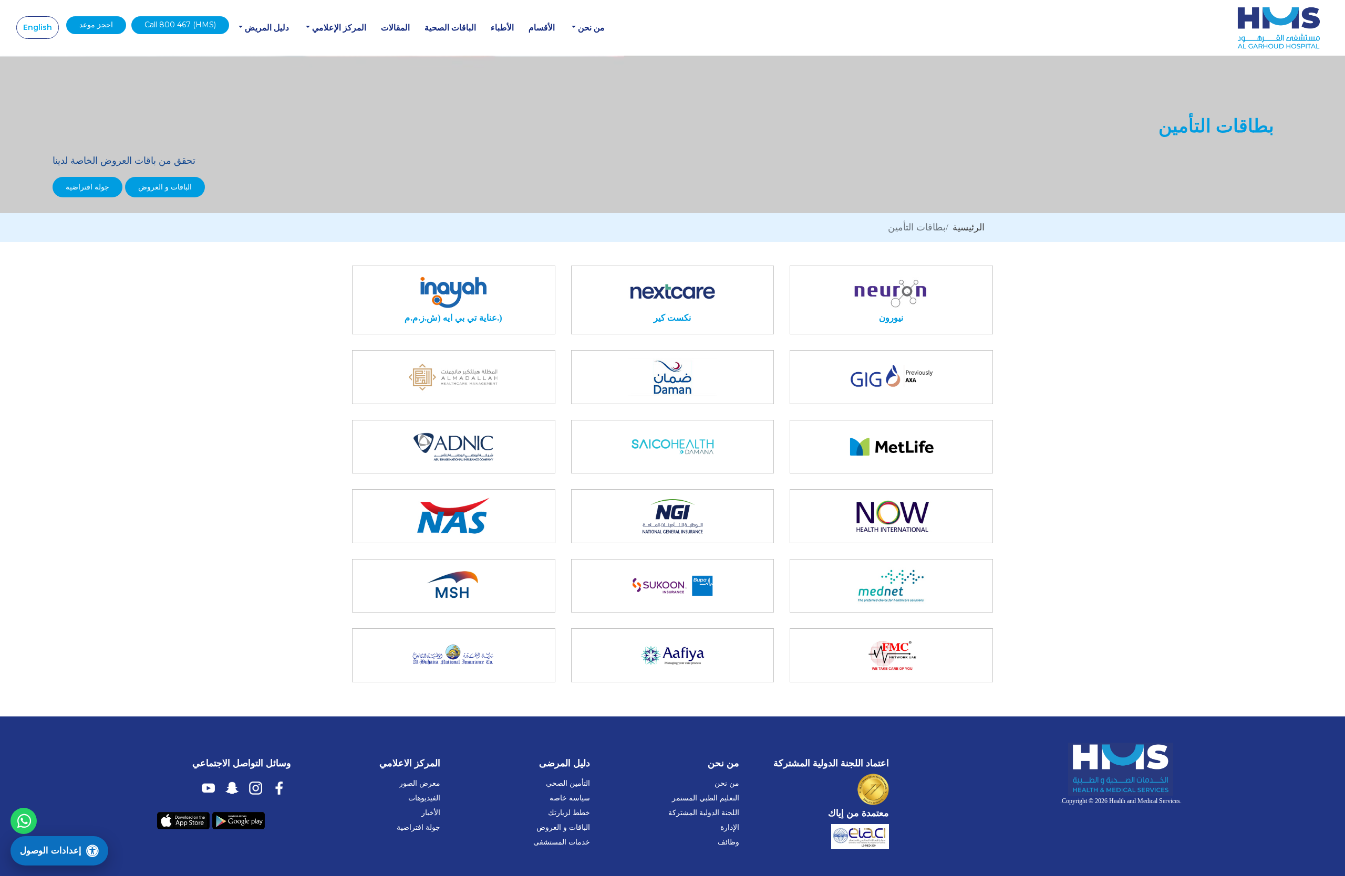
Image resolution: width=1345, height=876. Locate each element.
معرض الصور (419, 783)
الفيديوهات (424, 798)
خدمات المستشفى (561, 842)
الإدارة (729, 827)
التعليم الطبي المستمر (705, 798)
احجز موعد (96, 24)
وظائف (728, 842)
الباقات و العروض (165, 187)
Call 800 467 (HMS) (180, 24)
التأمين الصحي (568, 783)
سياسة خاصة (570, 798)
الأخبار (430, 813)
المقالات (395, 27)
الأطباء (502, 27)
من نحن (590, 27)
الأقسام (542, 27)
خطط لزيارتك (569, 813)
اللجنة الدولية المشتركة (703, 813)
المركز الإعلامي (338, 27)
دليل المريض (266, 27)
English (37, 27)
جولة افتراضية (87, 187)
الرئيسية (969, 227)
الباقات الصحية (450, 27)
